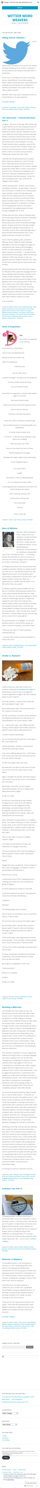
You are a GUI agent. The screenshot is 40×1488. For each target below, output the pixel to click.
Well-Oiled (12, 1328)
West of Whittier (9, 528)
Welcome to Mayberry (12, 1259)
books (15, 1176)
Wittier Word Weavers (20, 18)
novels (22, 1324)
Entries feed (21, 1469)
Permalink (26, 109)
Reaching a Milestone (11, 1007)
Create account (6, 1469)
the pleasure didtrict (17, 316)
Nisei (7, 314)
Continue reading (9, 102)
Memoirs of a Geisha (19, 312)
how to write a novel (22, 310)
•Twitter (4, 1436)
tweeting (11, 109)
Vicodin (9, 998)
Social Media (12, 107)
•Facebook (5, 1438)
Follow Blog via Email (11, 1448)
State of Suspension (11, 327)
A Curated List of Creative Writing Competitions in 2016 (18, 1397)
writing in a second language (20, 1178)
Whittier (9, 647)
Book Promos (18, 307)
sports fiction (26, 1326)
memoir (28, 1176)
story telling (5, 1328)
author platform (25, 107)
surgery (4, 998)
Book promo (11, 309)
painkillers (24, 996)
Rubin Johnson (9, 1326)
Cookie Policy (10, 1479)
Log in (14, 1469)
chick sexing (30, 309)
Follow (6, 1457)
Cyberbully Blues (31, 1322)
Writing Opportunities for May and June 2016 (15, 1402)
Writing (30, 307)
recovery (29, 996)
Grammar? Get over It (12, 1189)
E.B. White (20, 1247)
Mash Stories (6, 1399)
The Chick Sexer (6, 316)
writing (20, 109)
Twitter (16, 109)
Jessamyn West (32, 645)
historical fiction (11, 310)
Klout (3, 109)
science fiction (18, 1326)
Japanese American (7, 312)
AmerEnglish (26, 1174)
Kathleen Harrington (26, 689)
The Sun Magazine (17, 1399)
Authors (11, 307)
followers (33, 107)
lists (7, 109)
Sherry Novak (19, 314)
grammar (4, 1249)
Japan (29, 310)
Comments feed (6, 1472)
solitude (4, 647)
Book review (9, 1176)
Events (16, 1322)
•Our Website (6, 1440)
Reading (25, 307)
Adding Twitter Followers (13, 38)
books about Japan (20, 309)
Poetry (11, 519)
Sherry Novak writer (29, 314)
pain (19, 996)
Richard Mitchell (26, 1249)
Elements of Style (28, 1247)
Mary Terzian (21, 1176)
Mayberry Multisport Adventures (11, 1324)
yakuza (14, 318)
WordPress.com (18, 1472)
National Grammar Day (14, 1249)
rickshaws (12, 314)
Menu (20, 8)
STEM (32, 1326)
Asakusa (4, 309)
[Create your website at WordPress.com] (20, 2)
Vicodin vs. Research (11, 656)
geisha (4, 310)
